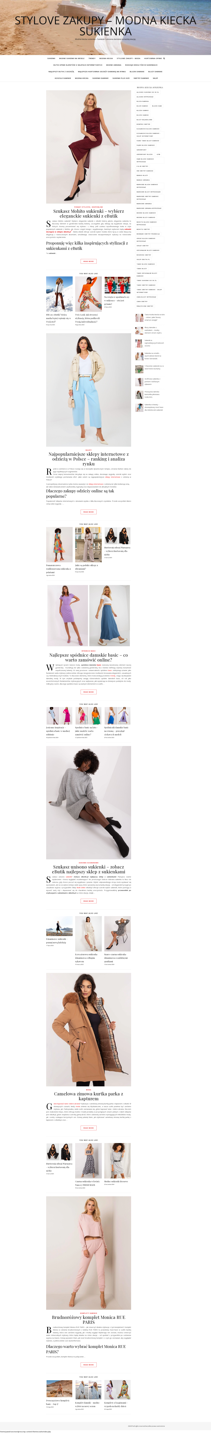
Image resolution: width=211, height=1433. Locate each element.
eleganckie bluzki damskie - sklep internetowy (149, 134)
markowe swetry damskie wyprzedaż (148, 198)
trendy (112, 676)
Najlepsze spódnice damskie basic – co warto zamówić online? (88, 657)
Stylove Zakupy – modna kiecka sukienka (105, 26)
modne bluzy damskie (146, 217)
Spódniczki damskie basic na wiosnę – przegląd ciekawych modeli (116, 731)
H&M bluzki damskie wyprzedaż (145, 160)
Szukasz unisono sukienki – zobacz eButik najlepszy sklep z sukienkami (88, 869)
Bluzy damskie (155, 71)
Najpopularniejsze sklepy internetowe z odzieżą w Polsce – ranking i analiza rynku (89, 458)
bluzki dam (157, 106)
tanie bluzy (142, 268)
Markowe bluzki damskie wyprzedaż (147, 186)
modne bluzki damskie (146, 213)
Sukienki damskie (100, 78)
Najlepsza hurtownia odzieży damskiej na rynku (102, 71)
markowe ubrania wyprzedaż (149, 208)
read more (89, 261)
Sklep (155, 78)
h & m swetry (142, 166)
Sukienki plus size (121, 78)
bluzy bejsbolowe (144, 119)
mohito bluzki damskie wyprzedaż (147, 223)
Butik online (81, 887)
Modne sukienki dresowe (116, 1181)
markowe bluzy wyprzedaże (149, 192)
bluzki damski (143, 115)
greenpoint (142, 150)
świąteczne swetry (145, 306)
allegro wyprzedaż (145, 97)
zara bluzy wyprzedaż (146, 297)
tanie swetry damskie (146, 285)
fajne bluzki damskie (146, 145)
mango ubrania (143, 180)
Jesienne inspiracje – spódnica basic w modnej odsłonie (58, 731)
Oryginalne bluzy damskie (148, 250)
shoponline (97, 207)
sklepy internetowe (112, 477)
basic (99, 665)
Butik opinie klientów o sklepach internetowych (78, 65)
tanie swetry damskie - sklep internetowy (149, 291)
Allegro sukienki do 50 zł (148, 92)
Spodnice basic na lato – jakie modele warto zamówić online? (86, 731)
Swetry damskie (141, 78)
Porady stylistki (82, 207)
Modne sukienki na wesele (72, 58)
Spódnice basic (89, 651)
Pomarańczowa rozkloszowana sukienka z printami (58, 569)
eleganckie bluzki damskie (148, 129)
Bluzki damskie (137, 71)
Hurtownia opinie (153, 58)
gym (158, 154)
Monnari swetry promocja (148, 234)
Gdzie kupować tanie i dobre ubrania (67, 1104)
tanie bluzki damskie (146, 264)
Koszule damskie (63, 78)
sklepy (88, 450)
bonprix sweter (143, 124)
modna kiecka (106, 58)
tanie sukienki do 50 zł (147, 280)
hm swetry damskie (145, 171)
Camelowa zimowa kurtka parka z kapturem (88, 1096)
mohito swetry (143, 229)
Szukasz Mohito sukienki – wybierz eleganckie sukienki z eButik (88, 213)
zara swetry (142, 301)
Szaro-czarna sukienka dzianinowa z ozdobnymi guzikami (116, 958)
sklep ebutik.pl (143, 259)
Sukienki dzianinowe (89, 863)
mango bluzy (142, 175)
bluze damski (142, 106)
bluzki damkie (143, 110)
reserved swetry (144, 255)
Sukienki (51, 58)
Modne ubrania (113, 65)
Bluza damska (143, 101)
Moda (88, 1090)
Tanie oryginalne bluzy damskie (147, 274)
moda (78, 1106)
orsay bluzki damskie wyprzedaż (146, 240)
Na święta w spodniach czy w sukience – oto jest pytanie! (116, 300)
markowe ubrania (144, 203)
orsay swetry (143, 245)
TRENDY (91, 58)
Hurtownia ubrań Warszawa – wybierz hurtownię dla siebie (117, 551)
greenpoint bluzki (145, 154)
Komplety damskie (88, 1313)
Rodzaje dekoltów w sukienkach (141, 65)
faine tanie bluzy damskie (148, 141)
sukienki (69, 877)
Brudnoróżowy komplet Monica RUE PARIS (88, 1319)
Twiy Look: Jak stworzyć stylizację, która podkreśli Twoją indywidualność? (87, 318)
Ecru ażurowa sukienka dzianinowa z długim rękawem (86, 958)
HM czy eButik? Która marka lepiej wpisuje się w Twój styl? (58, 318)
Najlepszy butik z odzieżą (61, 71)
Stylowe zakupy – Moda (128, 58)
